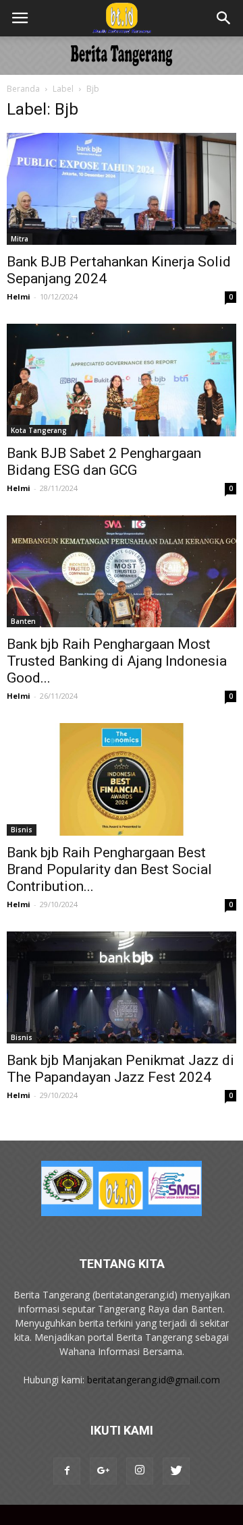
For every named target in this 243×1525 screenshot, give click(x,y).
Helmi (18, 296)
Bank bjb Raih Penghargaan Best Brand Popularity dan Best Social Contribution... (109, 869)
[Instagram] (139, 1471)
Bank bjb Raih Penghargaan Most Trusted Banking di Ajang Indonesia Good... (117, 661)
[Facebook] (66, 1471)
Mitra (19, 238)
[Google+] (103, 1471)
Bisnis (21, 829)
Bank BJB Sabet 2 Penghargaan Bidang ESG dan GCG (104, 461)
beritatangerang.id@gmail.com (153, 1379)
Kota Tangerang (39, 430)
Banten (23, 621)
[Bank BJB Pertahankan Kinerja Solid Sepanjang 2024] (121, 189)
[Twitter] (176, 1471)
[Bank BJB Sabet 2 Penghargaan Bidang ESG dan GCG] (121, 380)
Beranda (23, 88)
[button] (224, 18)
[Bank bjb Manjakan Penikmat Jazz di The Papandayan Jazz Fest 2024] (121, 987)
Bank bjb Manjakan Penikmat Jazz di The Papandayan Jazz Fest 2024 (120, 1068)
